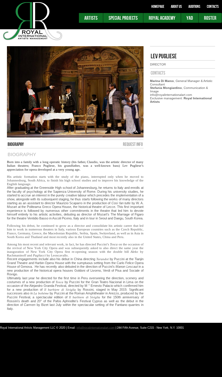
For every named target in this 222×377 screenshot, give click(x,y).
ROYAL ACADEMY (162, 18)
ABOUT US (176, 6)
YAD (189, 18)
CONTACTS (213, 6)
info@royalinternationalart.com (96, 327)
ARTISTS (91, 18)
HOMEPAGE (157, 6)
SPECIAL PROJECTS (123, 18)
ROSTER (210, 18)
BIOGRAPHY (16, 144)
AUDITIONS (194, 6)
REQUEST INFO (133, 144)
